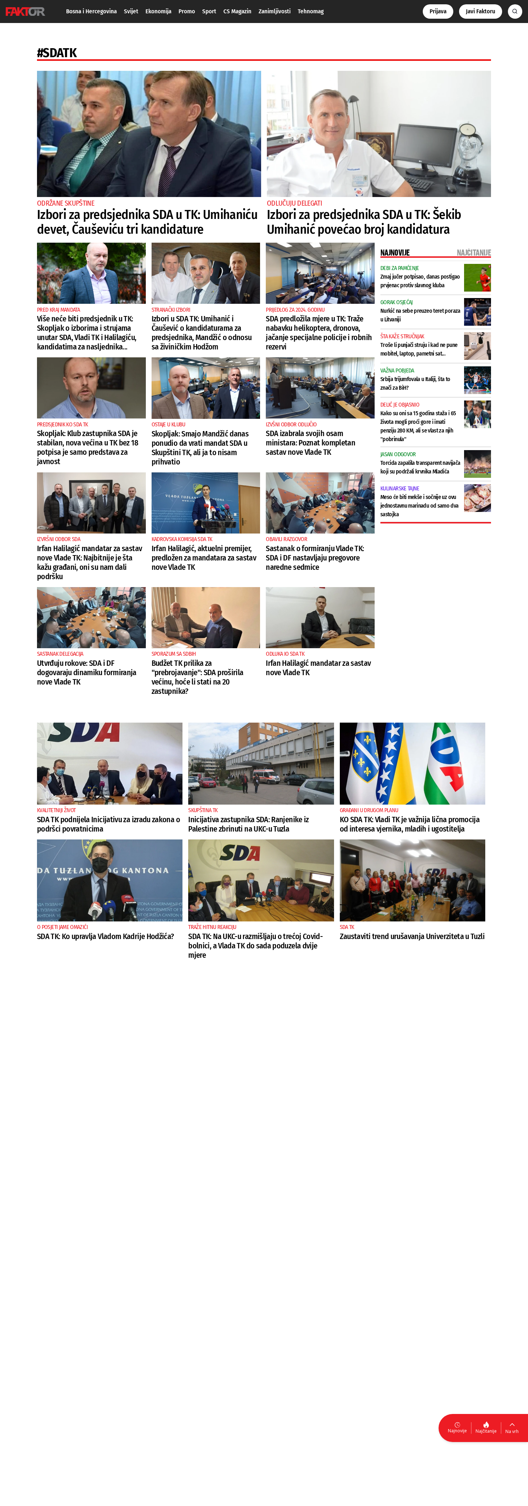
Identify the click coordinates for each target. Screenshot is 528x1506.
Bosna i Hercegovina (91, 11)
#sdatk (57, 53)
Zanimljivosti (275, 11)
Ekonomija (158, 11)
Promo (187, 11)
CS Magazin (237, 11)
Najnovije (457, 1431)
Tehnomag (311, 11)
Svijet (131, 11)
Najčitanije (486, 1431)
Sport (209, 11)
